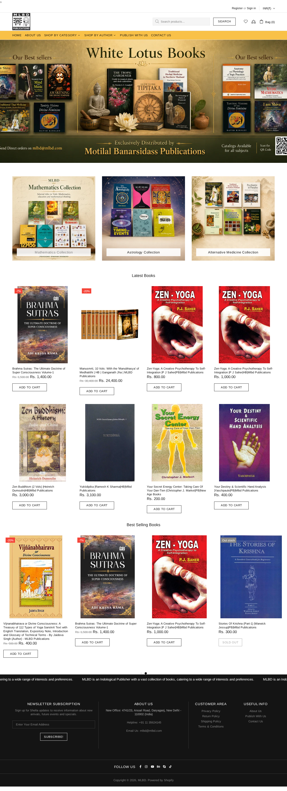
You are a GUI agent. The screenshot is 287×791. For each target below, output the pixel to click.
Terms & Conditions (211, 726)
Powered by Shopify (161, 780)
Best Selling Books (143, 525)
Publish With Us (255, 716)
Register (237, 8)
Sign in (251, 8)
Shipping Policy (211, 721)
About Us (256, 711)
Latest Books (143, 275)
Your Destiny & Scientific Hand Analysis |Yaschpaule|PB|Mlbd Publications (240, 488)
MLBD (21, 21)
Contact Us (255, 721)
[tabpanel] (179, 595)
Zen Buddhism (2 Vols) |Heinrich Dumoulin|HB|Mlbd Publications (33, 488)
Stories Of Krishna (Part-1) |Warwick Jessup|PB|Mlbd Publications (242, 625)
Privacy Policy (211, 711)
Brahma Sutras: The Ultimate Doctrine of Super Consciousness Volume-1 (38, 370)
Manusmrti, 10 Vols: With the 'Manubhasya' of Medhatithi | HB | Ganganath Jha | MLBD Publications (109, 372)
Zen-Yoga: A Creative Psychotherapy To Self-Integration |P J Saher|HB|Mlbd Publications (243, 370)
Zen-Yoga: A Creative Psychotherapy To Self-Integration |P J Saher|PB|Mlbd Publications (176, 370)
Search (224, 21)
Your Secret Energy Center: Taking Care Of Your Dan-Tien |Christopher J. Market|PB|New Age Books (176, 490)
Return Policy (211, 716)
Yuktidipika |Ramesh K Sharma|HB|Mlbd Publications (106, 488)
